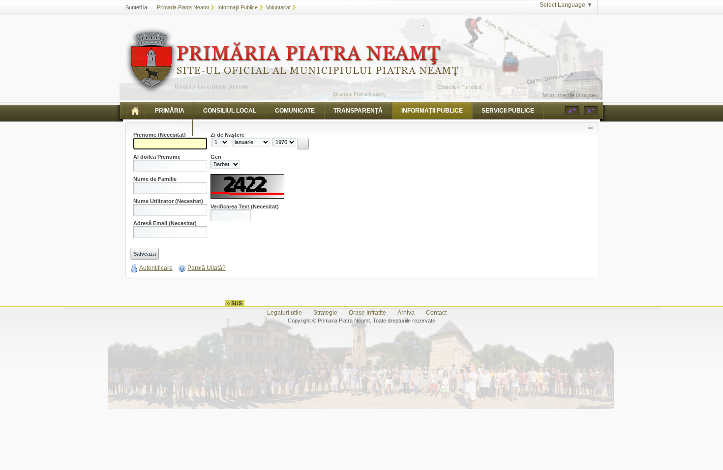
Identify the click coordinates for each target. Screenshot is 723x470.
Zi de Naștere (227, 135)
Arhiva (406, 312)
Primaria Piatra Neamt (183, 7)
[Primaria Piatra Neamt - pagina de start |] (135, 110)
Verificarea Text (245, 206)
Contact (436, 312)
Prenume (159, 135)
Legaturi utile (284, 312)
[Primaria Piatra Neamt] (291, 61)
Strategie (325, 312)
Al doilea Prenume (157, 157)
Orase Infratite (367, 312)
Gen (216, 157)
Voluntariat (278, 7)
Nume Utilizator (168, 201)
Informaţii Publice (237, 7)
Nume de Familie (155, 179)
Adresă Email (165, 223)
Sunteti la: (137, 7)
